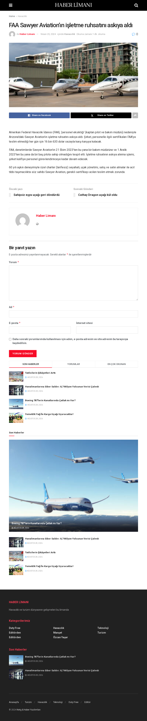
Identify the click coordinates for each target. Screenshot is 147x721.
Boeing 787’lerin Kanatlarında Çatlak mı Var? (50, 400)
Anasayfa (14, 702)
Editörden (15, 632)
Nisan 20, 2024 (48, 34)
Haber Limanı (27, 34)
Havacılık (22, 16)
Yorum (14, 262)
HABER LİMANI (73, 5)
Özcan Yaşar (60, 637)
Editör (87, 702)
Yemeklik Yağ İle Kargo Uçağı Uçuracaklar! (49, 414)
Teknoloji (103, 628)
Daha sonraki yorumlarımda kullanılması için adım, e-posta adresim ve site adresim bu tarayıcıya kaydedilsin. (70, 341)
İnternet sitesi (84, 323)
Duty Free (14, 628)
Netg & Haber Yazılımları (29, 709)
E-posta (15, 323)
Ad (12, 307)
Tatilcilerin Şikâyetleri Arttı (40, 373)
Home (12, 16)
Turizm (101, 632)
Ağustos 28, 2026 (21, 528)
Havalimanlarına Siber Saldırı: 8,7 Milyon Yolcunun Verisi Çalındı (62, 386)
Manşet (57, 632)
